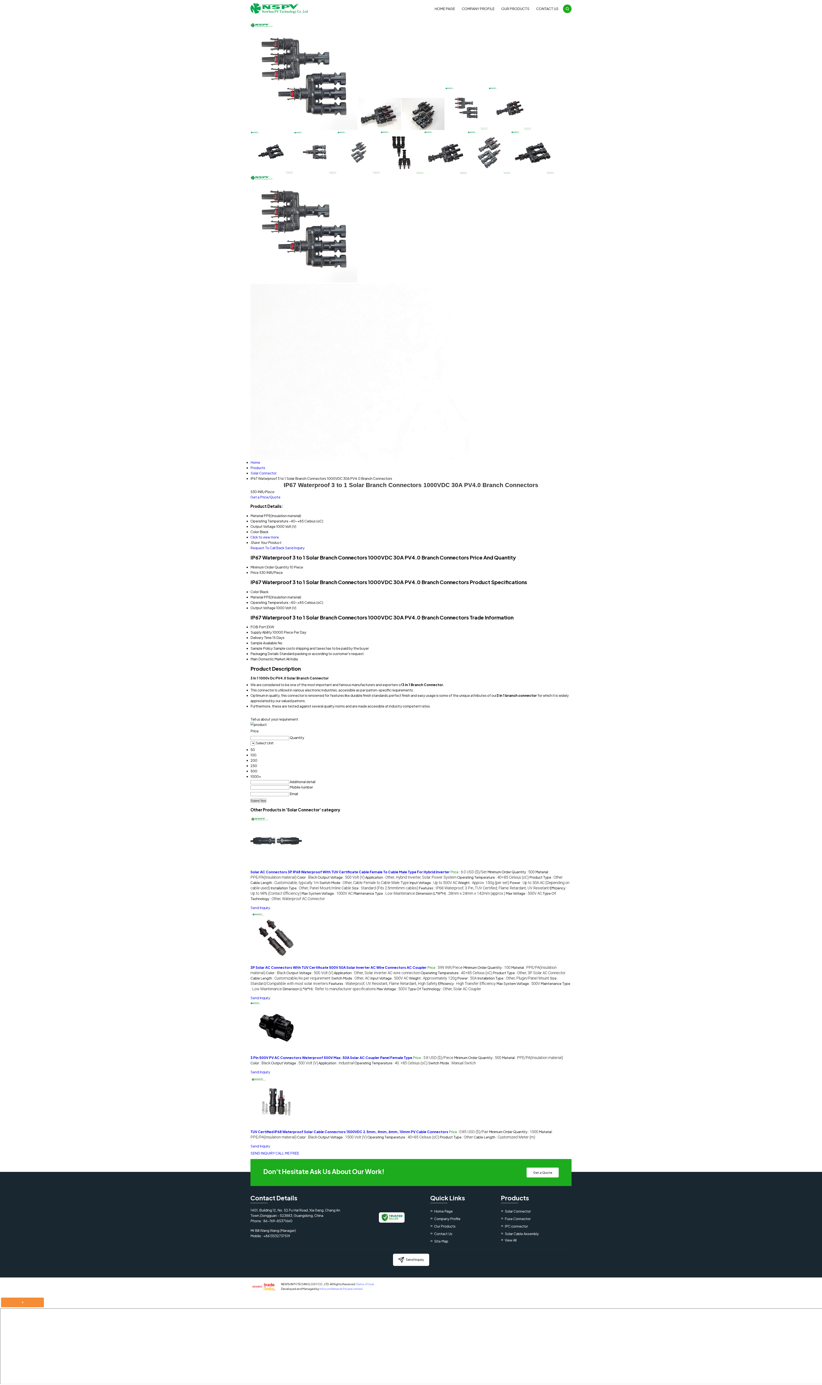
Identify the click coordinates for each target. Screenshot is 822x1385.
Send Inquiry (295, 548)
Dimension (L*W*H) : (460, 893)
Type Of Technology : (444, 989)
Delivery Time (261, 637)
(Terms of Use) (365, 1284)
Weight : (483, 882)
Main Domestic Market (268, 659)
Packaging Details (264, 653)
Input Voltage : (433, 882)
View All (511, 1240)
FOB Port (258, 627)
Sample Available (263, 643)
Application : (410, 877)
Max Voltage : (524, 893)
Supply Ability (261, 632)
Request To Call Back (267, 548)
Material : (532, 1057)
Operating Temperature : (493, 877)
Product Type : (546, 877)
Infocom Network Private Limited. (341, 1289)
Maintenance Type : (384, 893)
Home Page (445, 8)
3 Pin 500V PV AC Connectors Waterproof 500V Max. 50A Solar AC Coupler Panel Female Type (331, 1057)
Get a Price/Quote (265, 497)
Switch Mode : (364, 882)
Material (256, 597)
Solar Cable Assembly (522, 1233)
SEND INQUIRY (262, 1153)
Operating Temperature (269, 602)
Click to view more (264, 537)
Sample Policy (261, 648)
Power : (467, 978)
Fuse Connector (518, 1218)
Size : (385, 888)
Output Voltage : (341, 877)
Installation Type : (311, 888)
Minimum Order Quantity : (511, 872)
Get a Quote (542, 1172)
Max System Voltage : (327, 893)
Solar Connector (518, 1211)
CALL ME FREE (287, 1153)
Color (254, 591)
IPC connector (516, 1226)
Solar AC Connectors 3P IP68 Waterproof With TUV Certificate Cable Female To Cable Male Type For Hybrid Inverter (350, 872)
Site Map (441, 1241)
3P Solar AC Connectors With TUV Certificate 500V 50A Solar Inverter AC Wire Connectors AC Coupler (338, 967)
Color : (307, 877)
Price (254, 572)
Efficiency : (467, 983)
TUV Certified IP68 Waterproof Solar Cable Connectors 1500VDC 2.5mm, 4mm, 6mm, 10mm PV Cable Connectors (349, 1131)
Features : (484, 888)
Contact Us (547, 8)
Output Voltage (262, 608)
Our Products (515, 8)
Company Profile (478, 8)
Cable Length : (284, 882)
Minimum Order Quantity (269, 567)
